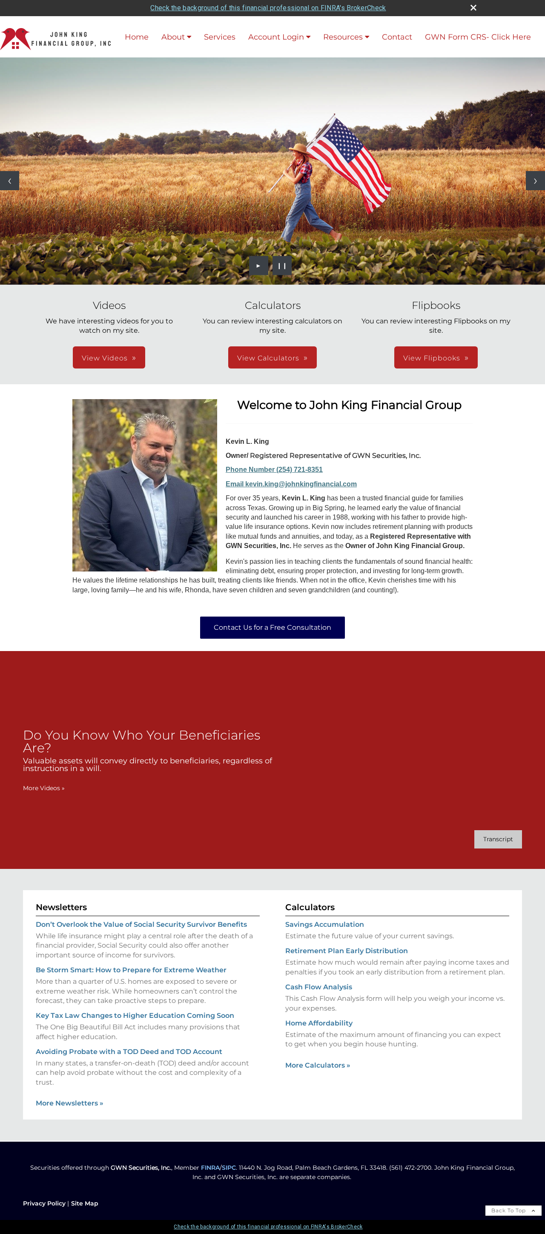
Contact (397, 37)
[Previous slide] (9, 180)
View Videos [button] (105, 358)
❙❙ (282, 265)
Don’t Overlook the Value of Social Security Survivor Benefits (141, 924)
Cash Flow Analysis (318, 987)
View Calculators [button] (268, 358)
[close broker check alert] (473, 7)
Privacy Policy (44, 1203)
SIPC (229, 1167)
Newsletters (61, 907)
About (173, 37)
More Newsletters (69, 1103)
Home (137, 37)
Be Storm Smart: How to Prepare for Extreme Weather (131, 970)
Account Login (276, 37)
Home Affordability (319, 1023)
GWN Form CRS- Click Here (478, 37)
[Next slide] (535, 180)
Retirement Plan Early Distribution (346, 951)
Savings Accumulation (324, 924)
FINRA (210, 1167)
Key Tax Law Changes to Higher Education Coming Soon (135, 1015)
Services (219, 37)
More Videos (44, 788)
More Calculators (317, 1065)
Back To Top (509, 1210)
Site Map (84, 1203)
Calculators (310, 907)
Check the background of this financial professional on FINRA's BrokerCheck (268, 8)
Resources (343, 37)
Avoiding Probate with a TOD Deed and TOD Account (129, 1052)
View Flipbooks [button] (431, 358)
